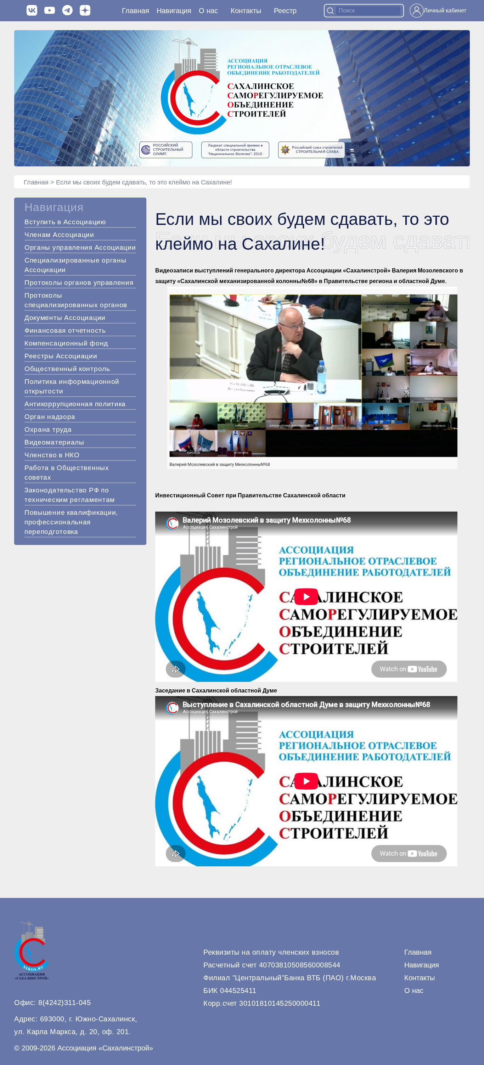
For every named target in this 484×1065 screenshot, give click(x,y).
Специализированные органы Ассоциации (75, 265)
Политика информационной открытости (71, 386)
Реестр (285, 11)
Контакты (246, 11)
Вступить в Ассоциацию (65, 222)
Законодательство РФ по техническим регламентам (69, 494)
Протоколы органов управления (79, 282)
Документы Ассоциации (65, 317)
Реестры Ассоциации (60, 356)
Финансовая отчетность (65, 330)
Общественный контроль (67, 369)
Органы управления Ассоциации (80, 247)
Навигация (421, 965)
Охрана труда (48, 429)
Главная (135, 11)
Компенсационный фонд (66, 343)
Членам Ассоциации (59, 234)
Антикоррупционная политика (75, 404)
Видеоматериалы (54, 442)
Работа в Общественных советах (66, 472)
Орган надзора (49, 416)
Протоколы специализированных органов (75, 300)
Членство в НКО (52, 455)
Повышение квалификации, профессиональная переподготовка (71, 522)
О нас (208, 11)
